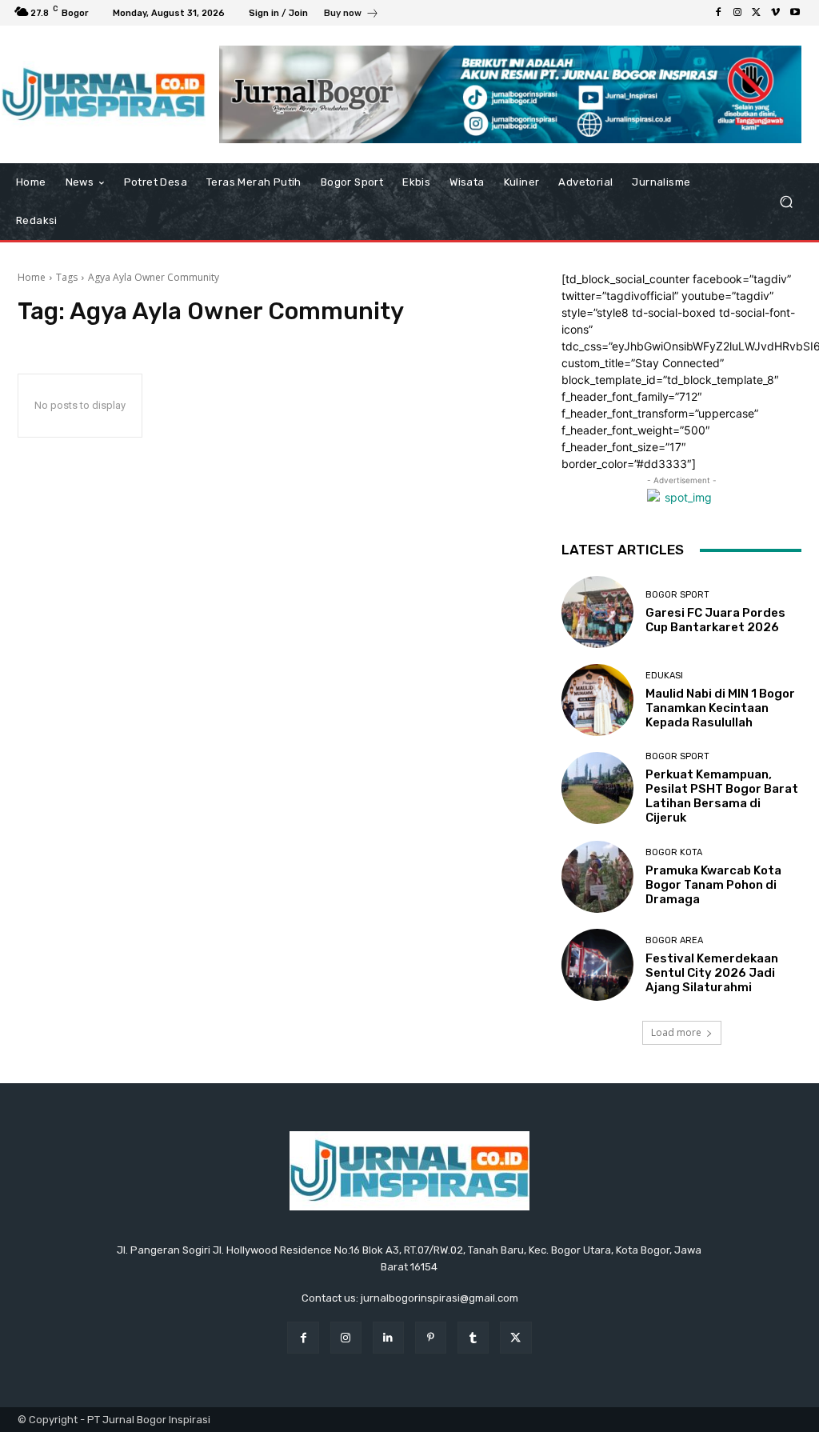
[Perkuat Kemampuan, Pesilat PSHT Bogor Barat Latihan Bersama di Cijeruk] (597, 788)
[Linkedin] (388, 1337)
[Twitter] (756, 12)
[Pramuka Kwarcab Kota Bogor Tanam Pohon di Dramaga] (597, 877)
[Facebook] (718, 12)
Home (32, 277)
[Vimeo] (775, 12)
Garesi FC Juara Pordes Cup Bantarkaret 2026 (715, 620)
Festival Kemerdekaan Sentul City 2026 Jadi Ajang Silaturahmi (711, 972)
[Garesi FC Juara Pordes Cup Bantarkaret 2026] (597, 612)
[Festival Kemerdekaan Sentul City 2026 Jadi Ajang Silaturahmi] (597, 965)
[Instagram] (737, 12)
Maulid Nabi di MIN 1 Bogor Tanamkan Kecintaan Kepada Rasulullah (720, 708)
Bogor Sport (677, 594)
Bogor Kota (673, 852)
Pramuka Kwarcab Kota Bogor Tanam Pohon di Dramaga (713, 884)
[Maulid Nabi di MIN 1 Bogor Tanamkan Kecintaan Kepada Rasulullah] (597, 700)
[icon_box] (351, 14)
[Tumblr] (473, 1337)
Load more (676, 1032)
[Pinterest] (430, 1337)
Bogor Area (674, 940)
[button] (786, 202)
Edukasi (664, 675)
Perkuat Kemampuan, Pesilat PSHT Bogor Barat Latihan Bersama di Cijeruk (721, 796)
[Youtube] (795, 12)
